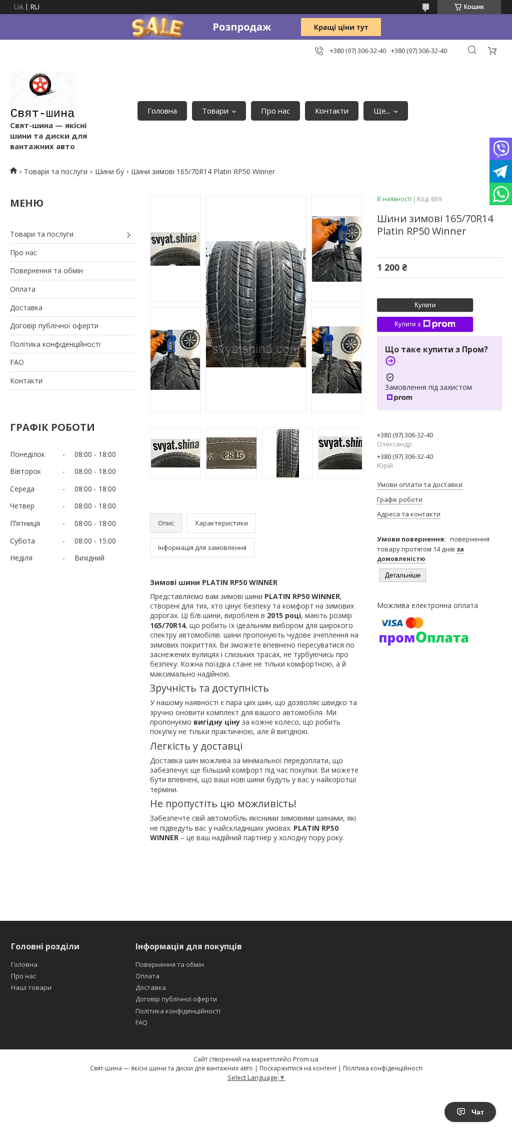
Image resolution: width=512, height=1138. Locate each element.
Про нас (275, 111)
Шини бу (109, 171)
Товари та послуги (56, 171)
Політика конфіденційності (55, 344)
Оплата (23, 289)
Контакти (331, 111)
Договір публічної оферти (54, 325)
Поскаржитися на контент (298, 1068)
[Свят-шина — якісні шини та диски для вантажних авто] (43, 95)
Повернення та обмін (46, 270)
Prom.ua (305, 1058)
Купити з (407, 324)
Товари (215, 111)
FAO (17, 362)
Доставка (26, 307)
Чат (478, 1112)
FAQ (142, 1022)
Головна (162, 111)
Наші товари (31, 987)
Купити (425, 305)
